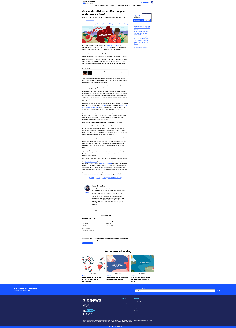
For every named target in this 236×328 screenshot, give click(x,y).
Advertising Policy (137, 301)
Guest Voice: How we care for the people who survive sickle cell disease (142, 42)
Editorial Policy (136, 305)
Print (111, 23)
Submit (219, 290)
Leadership (124, 303)
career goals (103, 210)
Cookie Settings (136, 310)
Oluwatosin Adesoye (90, 19)
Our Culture (124, 301)
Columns (101, 71)
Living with (112, 5)
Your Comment (86, 228)
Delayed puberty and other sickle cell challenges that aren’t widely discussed (142, 28)
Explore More (136, 298)
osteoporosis (85, 107)
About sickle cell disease (101, 5)
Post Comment (87, 243)
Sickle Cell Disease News (91, 162)
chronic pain (103, 105)
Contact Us (124, 306)
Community (120, 5)
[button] (145, 2)
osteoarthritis (123, 105)
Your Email (108, 223)
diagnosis (102, 163)
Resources (127, 5)
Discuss (99, 23)
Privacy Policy (136, 306)
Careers (123, 305)
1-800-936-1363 (89, 311)
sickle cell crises (110, 87)
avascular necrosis (93, 107)
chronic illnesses (111, 210)
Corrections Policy (137, 303)
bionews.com (90, 309)
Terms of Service (137, 308)
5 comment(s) (104, 215)
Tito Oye (106, 71)
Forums (139, 5)
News (134, 5)
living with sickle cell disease (112, 45)
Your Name (85, 223)
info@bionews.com (90, 310)
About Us (124, 298)
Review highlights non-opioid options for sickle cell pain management (141, 33)
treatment (109, 163)
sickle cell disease (108, 47)
